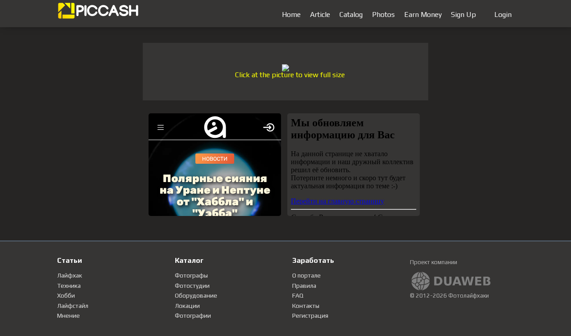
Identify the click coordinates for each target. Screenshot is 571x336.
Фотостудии (192, 285)
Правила (304, 285)
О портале (306, 275)
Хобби (66, 295)
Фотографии (193, 315)
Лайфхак (69, 275)
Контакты (305, 305)
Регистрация (310, 315)
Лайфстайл (72, 305)
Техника (69, 285)
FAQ (297, 295)
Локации (187, 305)
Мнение (68, 315)
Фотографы (191, 275)
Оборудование (196, 295)
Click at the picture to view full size (290, 75)
